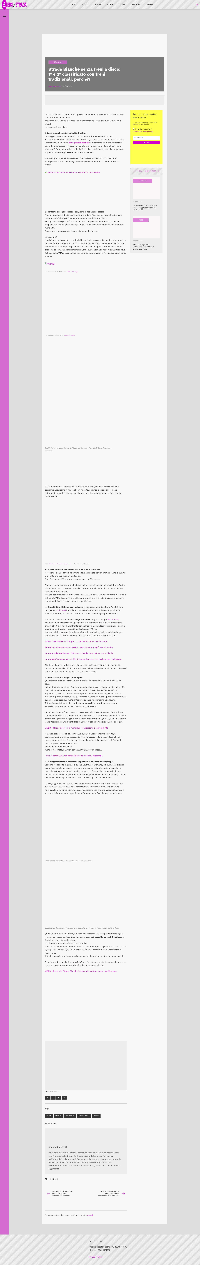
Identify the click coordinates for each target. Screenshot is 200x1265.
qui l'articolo (113, 619)
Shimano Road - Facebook (60, 564)
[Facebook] (53, 1098)
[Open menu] (4, 16)
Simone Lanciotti (57, 1147)
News (98, 4)
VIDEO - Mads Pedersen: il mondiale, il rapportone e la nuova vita (76, 728)
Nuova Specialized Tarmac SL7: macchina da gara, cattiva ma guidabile (79, 653)
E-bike (150, 4)
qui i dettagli (72, 272)
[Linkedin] (64, 1098)
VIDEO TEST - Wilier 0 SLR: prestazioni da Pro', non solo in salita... (76, 641)
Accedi (90, 1215)
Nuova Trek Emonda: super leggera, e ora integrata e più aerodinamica (79, 647)
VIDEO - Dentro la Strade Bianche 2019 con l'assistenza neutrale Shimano (81, 971)
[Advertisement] (86, 1003)
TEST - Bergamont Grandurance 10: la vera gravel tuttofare (143, 247)
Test (73, 4)
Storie (109, 4)
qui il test (61, 610)
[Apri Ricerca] (197, 4)
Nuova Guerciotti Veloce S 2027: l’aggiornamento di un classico (145, 207)
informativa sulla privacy (143, 132)
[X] (47, 1098)
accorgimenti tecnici (79, 143)
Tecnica (85, 4)
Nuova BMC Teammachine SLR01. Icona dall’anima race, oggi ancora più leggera (83, 659)
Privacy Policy (96, 1257)
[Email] (58, 1098)
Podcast (136, 4)
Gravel (123, 4)
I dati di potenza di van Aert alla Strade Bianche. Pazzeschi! (73, 756)
